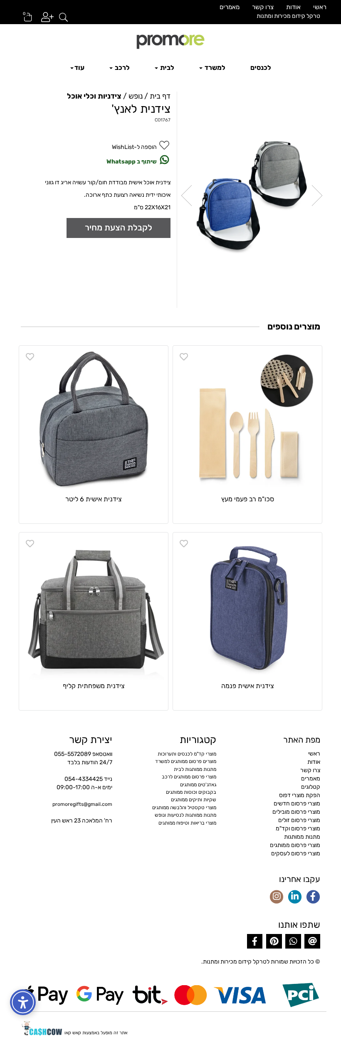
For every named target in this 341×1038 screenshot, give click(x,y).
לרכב (122, 68)
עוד (79, 68)
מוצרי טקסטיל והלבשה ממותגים (184, 807)
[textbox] (248, 16)
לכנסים (260, 68)
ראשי (319, 7)
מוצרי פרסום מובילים (296, 811)
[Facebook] (313, 897)
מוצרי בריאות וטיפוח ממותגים (187, 823)
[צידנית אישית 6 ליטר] (93, 420)
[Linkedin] (295, 897)
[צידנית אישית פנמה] (247, 607)
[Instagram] (276, 897)
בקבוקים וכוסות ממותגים (191, 792)
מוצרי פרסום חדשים (297, 803)
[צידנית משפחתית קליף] (93, 607)
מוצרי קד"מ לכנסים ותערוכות (187, 754)
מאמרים (230, 7)
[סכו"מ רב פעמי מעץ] (247, 420)
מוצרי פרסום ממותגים (295, 845)
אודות (293, 7)
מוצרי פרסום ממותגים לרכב (189, 777)
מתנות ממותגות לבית (195, 769)
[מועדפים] (183, 357)
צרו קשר (263, 7)
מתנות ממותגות (302, 836)
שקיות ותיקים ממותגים (193, 800)
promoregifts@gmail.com (82, 804)
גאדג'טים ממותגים (198, 785)
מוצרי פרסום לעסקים (295, 853)
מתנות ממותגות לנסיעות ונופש (185, 815)
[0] (24, 19)
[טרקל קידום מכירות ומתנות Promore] (170, 40)
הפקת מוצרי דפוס (299, 795)
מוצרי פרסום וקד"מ (298, 828)
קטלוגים (310, 786)
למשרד (214, 68)
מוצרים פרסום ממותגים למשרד (185, 761)
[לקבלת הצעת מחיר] (118, 227)
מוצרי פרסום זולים (299, 820)
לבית (166, 68)
